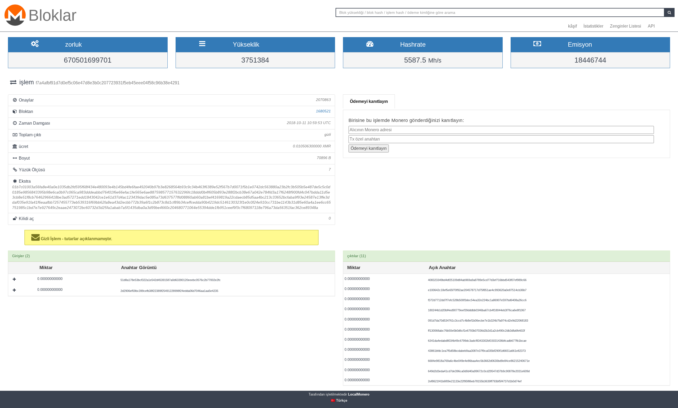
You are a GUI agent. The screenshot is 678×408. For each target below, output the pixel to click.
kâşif (572, 26)
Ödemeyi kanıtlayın (369, 101)
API (651, 26)
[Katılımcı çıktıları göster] (15, 279)
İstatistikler (593, 26)
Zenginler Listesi (625, 26)
